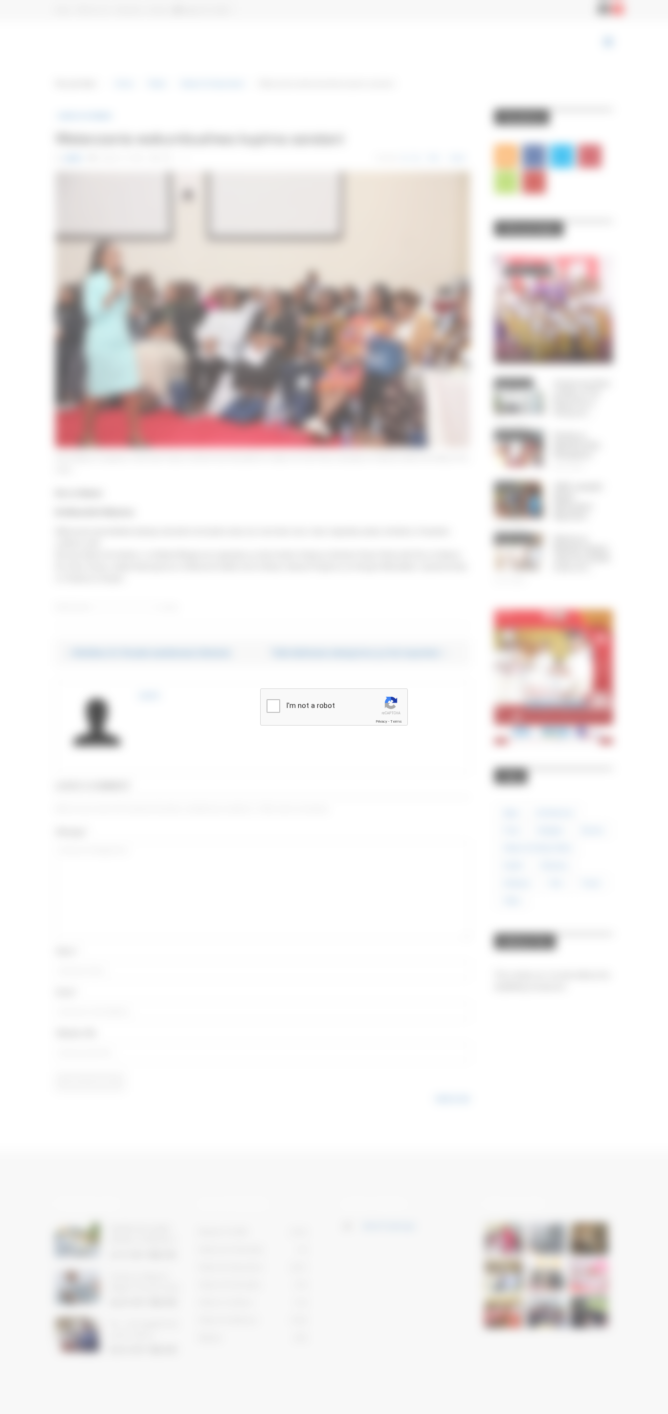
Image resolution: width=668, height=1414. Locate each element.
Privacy (381, 721)
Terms (396, 721)
